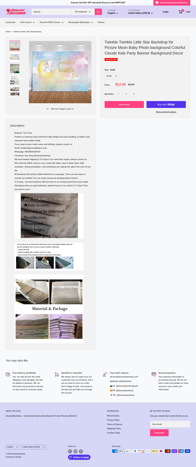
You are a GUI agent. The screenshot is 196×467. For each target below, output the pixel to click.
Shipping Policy (114, 428)
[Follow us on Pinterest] (81, 451)
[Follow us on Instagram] (75, 451)
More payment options (166, 112)
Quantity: (109, 94)
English (10, 447)
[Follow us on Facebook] (70, 451)
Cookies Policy (113, 433)
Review (101, 22)
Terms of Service (114, 424)
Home (8, 32)
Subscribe (159, 433)
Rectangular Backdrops (79, 22)
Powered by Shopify (13, 457)
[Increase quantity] (134, 94)
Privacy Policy (113, 420)
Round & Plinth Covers (50, 22)
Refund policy (113, 416)
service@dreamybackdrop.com (174, 3)
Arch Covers (26, 22)
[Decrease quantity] (119, 94)
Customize (10, 22)
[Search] (98, 12)
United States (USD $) (31, 447)
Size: (110, 70)
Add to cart (124, 104)
